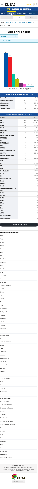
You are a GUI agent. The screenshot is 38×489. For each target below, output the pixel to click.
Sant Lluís (2, 428)
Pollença (2, 385)
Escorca (2, 305)
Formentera (3, 328)
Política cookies (17, 469)
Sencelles (2, 438)
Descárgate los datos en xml (19, 224)
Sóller (1, 448)
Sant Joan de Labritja (6, 418)
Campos (2, 279)
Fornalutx (2, 332)
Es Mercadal (3, 308)
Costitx (2, 292)
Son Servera (3, 451)
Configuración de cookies (28, 469)
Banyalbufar (3, 259)
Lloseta (2, 345)
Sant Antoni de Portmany (7, 408)
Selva (1, 434)
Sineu (1, 444)
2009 (31, 17)
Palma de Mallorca (5, 378)
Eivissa (2, 298)
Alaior (1, 235)
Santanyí (2, 411)
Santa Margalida (4, 401)
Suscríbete (29, 4)
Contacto (6, 467)
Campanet (3, 275)
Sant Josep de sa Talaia (6, 421)
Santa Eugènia (4, 395)
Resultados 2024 (22, 13)
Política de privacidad (7, 469)
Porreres (2, 388)
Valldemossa (3, 454)
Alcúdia (2, 242)
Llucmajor (3, 351)
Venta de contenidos (15, 467)
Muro (1, 375)
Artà (1, 255)
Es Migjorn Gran (4, 312)
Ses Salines (3, 441)
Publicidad (23, 467)
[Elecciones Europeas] (19, 9)
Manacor (2, 355)
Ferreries (2, 325)
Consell (2, 288)
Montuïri (2, 371)
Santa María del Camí (6, 404)
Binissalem (3, 262)
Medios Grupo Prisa (19, 481)
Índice (24, 470)
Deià (1, 295)
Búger (1, 265)
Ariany (2, 252)
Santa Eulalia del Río (5, 398)
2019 (6, 17)
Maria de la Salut (4, 365)
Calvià (1, 272)
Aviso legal (29, 467)
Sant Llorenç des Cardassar (7, 424)
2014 (19, 17)
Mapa (8, 470)
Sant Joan (3, 414)
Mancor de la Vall (4, 358)
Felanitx (2, 322)
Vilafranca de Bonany (6, 457)
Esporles (2, 315)
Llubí (1, 348)
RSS (28, 470)
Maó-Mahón (3, 361)
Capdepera (3, 282)
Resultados (11, 13)
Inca (1, 338)
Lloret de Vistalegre (5, 342)
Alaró (1, 239)
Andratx (2, 249)
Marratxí (2, 368)
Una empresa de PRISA (18, 477)
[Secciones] (2, 4)
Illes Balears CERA (5, 335)
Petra (1, 381)
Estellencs (3, 318)
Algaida (2, 245)
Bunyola (2, 269)
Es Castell (2, 302)
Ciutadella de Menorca (6, 285)
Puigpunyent (3, 391)
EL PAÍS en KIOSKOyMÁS (17, 470)
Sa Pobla (2, 431)
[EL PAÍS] (10, 4)
